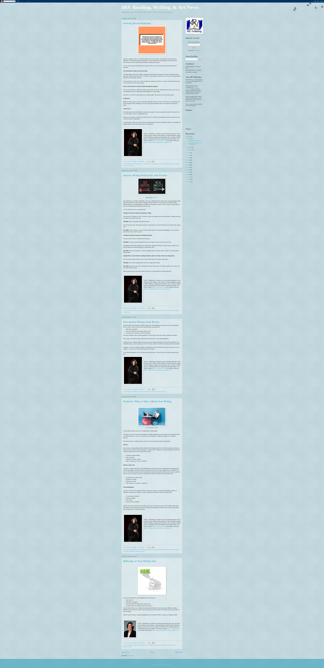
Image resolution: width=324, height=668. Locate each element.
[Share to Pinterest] (154, 161)
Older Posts (178, 652)
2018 (188, 165)
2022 (188, 155)
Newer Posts (125, 652)
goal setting (158, 645)
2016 (188, 169)
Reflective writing (127, 646)
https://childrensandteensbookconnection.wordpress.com (158, 142)
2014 (188, 174)
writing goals (154, 391)
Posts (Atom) (131, 655)
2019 (188, 162)
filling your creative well (153, 549)
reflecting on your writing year (169, 645)
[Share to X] (151, 161)
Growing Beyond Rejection (137, 23)
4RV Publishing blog (132, 549)
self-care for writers (140, 551)
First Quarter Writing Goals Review (141, 321)
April (190, 138)
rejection (132, 165)
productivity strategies (173, 310)
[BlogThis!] (149, 161)
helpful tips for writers (143, 310)
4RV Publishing (135, 163)
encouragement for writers (157, 163)
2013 (188, 177)
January (190, 149)
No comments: (141, 161)
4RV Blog (129, 163)
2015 (188, 172)
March (190, 147)
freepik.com (155, 197)
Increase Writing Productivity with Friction (145, 175)
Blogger (169, 664)
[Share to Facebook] (152, 161)
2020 (188, 160)
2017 (188, 167)
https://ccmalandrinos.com (159, 140)
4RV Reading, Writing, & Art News (160, 7)
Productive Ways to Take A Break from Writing (147, 401)
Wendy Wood (126, 312)
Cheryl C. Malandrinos (145, 163)
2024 (188, 136)
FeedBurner (197, 50)
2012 (188, 179)
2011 (188, 181)
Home (152, 652)
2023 (188, 152)
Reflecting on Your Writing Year (139, 561)
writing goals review (161, 391)
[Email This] (147, 161)
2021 (188, 157)
